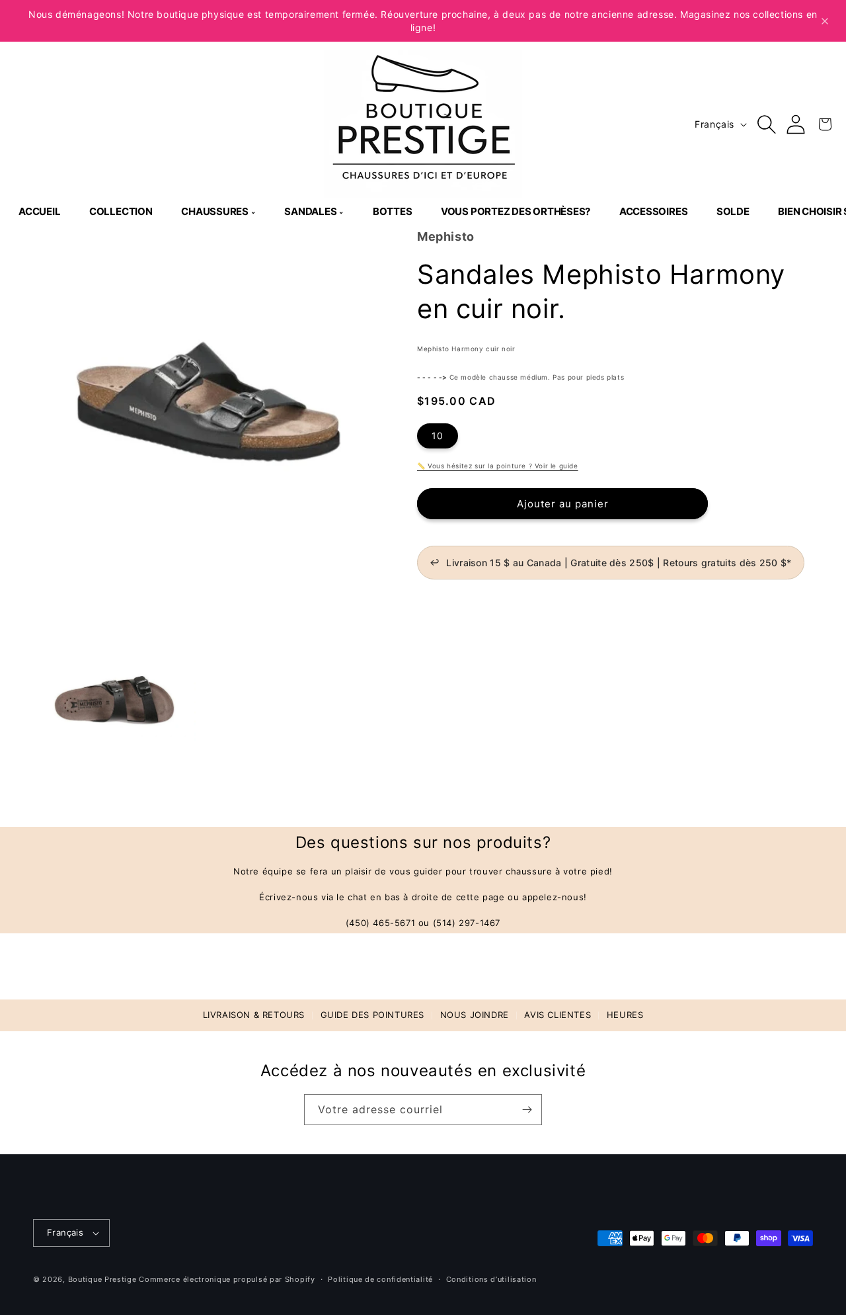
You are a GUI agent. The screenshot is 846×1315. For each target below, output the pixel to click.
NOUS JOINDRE (474, 1014)
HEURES (625, 1014)
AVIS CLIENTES (557, 1014)
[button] (766, 124)
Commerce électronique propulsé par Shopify (227, 1279)
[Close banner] (824, 21)
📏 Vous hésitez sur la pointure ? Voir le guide (497, 466)
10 (437, 435)
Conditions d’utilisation (491, 1279)
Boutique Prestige (102, 1279)
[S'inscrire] (526, 1109)
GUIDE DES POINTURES (372, 1014)
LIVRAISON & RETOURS (254, 1014)
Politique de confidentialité (380, 1279)
